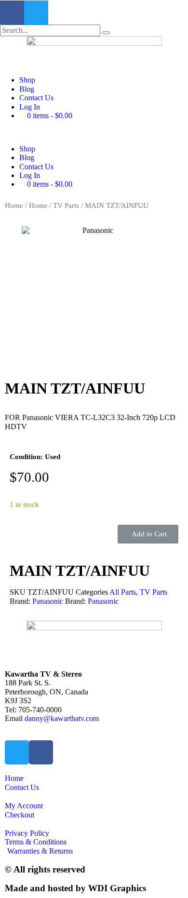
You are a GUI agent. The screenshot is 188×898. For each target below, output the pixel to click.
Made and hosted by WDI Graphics (75, 888)
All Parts (122, 592)
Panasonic (47, 601)
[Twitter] (36, 12)
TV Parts (66, 205)
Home (14, 205)
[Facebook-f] (12, 12)
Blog (26, 89)
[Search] (106, 32)
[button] (94, 132)
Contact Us (36, 98)
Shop (27, 80)
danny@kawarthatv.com (62, 718)
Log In (29, 107)
